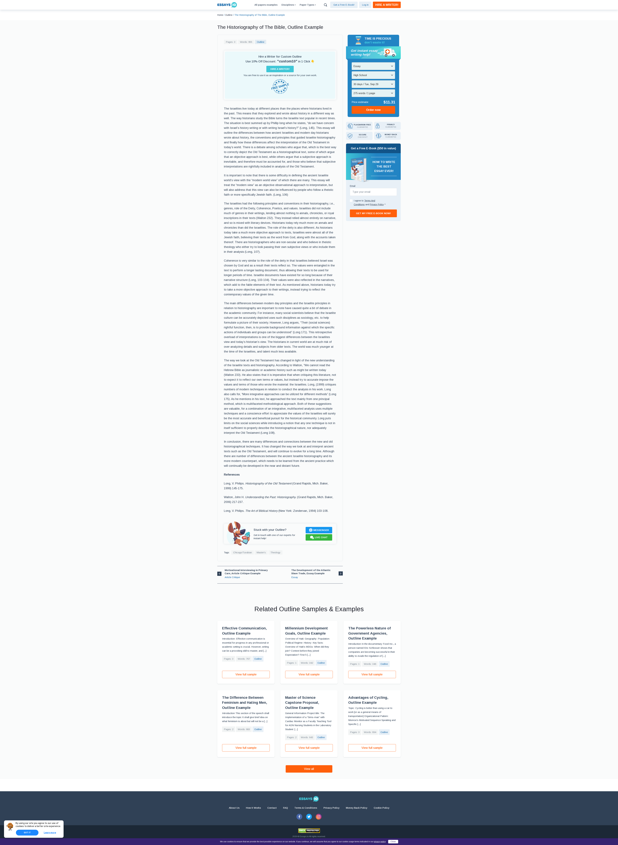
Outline (260, 42)
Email (352, 186)
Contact (272, 807)
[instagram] (319, 817)
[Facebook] (299, 817)
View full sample (246, 674)
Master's (261, 552)
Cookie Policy (381, 807)
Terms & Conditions (305, 807)
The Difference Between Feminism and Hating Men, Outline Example (244, 703)
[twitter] (309, 817)
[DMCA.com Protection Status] (309, 830)
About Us (234, 807)
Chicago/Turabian (242, 552)
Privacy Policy (331, 807)
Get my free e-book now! (373, 213)
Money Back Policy (356, 807)
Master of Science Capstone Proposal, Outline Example (302, 703)
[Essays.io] (309, 799)
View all (309, 769)
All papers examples (265, 4)
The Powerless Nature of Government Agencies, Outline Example (369, 633)
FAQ (285, 807)
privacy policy (380, 841)
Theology (275, 552)
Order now (373, 109)
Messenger (321, 530)
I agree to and (369, 202)
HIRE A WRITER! (386, 4)
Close (393, 841)
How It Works (253, 807)
